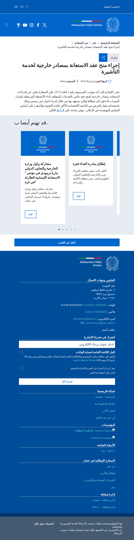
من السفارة (81, 43)
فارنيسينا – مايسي (105, 397)
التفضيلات (49, 524)
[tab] (59, 229)
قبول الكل (39, 524)
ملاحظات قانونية (80, 360)
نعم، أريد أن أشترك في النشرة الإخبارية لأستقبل (92, 368)
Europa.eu (96, 438)
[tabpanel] (43, 178)
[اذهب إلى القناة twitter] (44, 25)
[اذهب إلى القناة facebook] (37, 25)
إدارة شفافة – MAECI (103, 507)
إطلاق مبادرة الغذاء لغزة (89, 163)
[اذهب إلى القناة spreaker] (17, 25)
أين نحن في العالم (105, 418)
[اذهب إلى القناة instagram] (30, 25)
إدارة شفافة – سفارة (103, 500)
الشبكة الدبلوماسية (105, 404)
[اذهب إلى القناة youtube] (24, 25)
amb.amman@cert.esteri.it (100, 323)
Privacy (92, 360)
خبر (94, 43)
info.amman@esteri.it (85, 319)
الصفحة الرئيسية (110, 43)
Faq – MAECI (108, 451)
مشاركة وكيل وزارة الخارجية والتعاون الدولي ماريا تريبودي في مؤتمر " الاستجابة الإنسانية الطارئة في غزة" (42, 172)
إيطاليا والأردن (107, 473)
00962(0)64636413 (96, 305)
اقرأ (32, 214)
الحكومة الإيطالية (112, 6)
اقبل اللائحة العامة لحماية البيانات (95, 352)
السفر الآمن (108, 411)
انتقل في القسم (67, 242)
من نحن (111, 466)
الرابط (60, 110)
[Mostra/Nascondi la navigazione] (6, 25)
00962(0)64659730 (96, 312)
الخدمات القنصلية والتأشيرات (99, 480)
